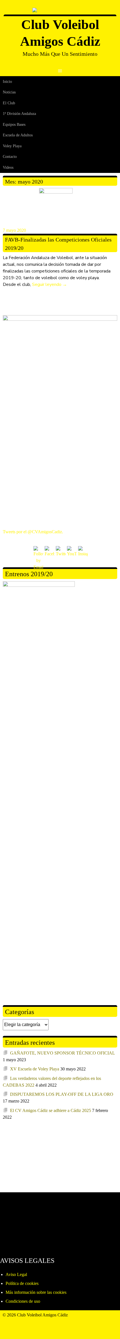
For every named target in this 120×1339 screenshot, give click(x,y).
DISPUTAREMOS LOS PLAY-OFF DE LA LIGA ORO (61, 1094)
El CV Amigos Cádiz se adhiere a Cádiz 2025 (50, 1110)
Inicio (7, 81)
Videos (8, 167)
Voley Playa (12, 146)
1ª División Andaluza (19, 114)
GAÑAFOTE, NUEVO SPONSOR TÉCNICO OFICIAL (62, 1053)
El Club (9, 103)
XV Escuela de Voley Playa (34, 1069)
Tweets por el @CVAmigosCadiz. (33, 531)
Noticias (9, 92)
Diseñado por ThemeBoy (25, 1321)
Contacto (10, 157)
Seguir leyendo (49, 284)
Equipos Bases (14, 124)
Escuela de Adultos (18, 135)
